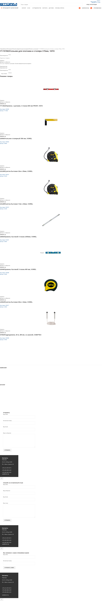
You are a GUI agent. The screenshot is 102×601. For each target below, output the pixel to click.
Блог (1, 374)
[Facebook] (1, 1)
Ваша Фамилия (6, 490)
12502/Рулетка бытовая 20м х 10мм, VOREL (16, 302)
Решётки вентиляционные (6, 391)
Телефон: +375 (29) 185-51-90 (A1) (10, 354)
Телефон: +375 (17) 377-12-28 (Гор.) (10, 357)
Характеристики (3, 66)
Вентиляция (2, 387)
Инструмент (10, 48)
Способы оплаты (4, 381)
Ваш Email (5, 426)
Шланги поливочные (4, 407)
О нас (1, 373)
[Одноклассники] (4, 1)
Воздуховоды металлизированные (8, 394)
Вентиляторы (3, 402)
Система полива (3, 390)
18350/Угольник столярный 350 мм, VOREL (16, 138)
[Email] (2, 1)
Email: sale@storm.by (7, 361)
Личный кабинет (3, 377)
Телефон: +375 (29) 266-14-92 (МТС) (10, 356)
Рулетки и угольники (33, 48)
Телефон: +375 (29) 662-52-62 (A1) (10, 350)
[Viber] (10, 1)
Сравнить (2, 60)
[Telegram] (9, 1)
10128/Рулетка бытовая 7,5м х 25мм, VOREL (16, 204)
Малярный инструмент (5, 404)
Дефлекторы (3, 395)
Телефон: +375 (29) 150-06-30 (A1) (10, 352)
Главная (2, 48)
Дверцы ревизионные (5, 403)
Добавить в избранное (5, 62)
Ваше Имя (5, 414)
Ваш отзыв (5, 503)
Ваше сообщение (7, 433)
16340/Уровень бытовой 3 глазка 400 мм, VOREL (18, 269)
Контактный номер (7, 420)
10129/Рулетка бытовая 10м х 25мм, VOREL (16, 171)
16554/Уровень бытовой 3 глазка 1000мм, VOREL (18, 237)
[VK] (7, 1)
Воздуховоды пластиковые (6, 393)
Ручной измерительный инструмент (21, 48)
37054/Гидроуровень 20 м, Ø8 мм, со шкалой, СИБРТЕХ (20, 335)
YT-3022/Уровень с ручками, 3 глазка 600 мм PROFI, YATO (21, 106)
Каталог (5, 48)
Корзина (2, 378)
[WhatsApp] (5, 1)
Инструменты (3, 389)
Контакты (2, 376)
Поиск (81, 4)
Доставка (2, 380)
